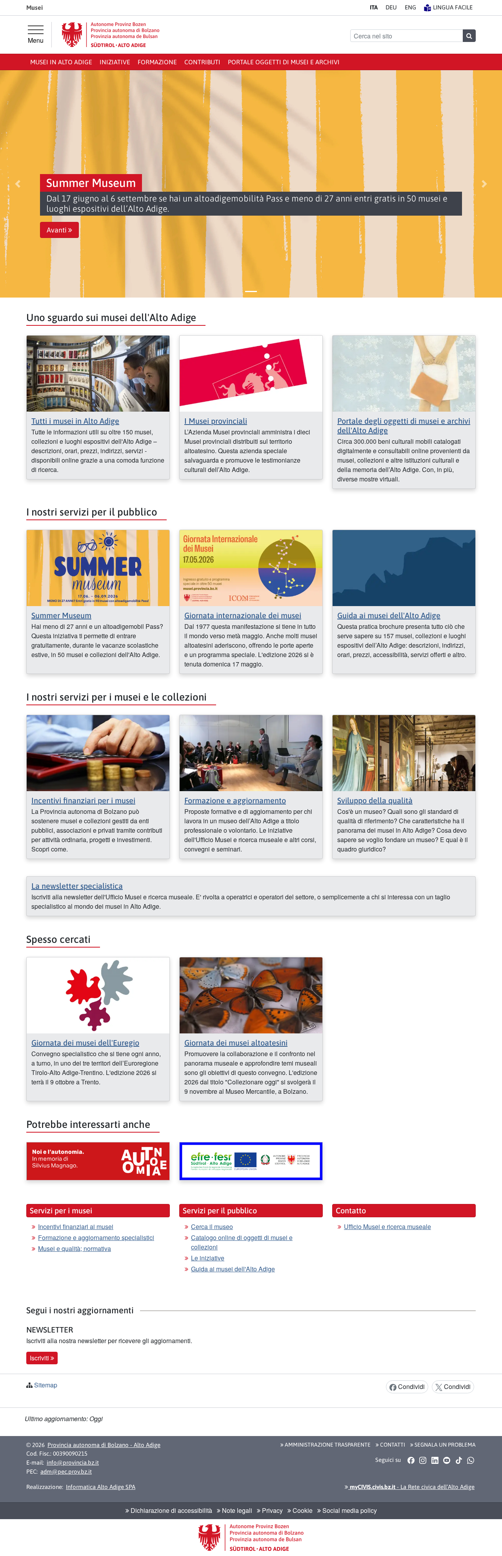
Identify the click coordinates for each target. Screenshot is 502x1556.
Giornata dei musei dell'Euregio (85, 1042)
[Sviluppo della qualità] (404, 752)
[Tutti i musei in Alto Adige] (98, 372)
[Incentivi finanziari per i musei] (98, 752)
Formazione (157, 61)
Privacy (271, 1510)
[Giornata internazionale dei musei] (251, 567)
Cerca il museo (212, 1226)
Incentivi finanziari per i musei (83, 800)
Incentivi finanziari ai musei (75, 1226)
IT (374, 7)
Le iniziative (207, 1257)
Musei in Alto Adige (61, 61)
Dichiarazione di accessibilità (170, 1510)
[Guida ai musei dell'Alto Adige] (404, 567)
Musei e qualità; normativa (74, 1248)
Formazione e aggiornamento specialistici (96, 1237)
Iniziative (115, 61)
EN (410, 7)
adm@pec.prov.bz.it (66, 1471)
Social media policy (349, 1510)
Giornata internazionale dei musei (242, 615)
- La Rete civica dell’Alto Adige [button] (411, 1486)
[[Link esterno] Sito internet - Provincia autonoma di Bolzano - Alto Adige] (111, 34)
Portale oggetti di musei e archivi (284, 61)
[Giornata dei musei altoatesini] (251, 994)
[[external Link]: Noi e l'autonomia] (98, 1161)
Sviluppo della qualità (375, 800)
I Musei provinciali (215, 420)
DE (391, 7)
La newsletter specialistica (77, 885)
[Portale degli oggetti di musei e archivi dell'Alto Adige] (404, 372)
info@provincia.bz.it (73, 1462)
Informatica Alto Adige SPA (100, 1486)
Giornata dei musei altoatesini (235, 1042)
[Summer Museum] (98, 567)
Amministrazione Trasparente (327, 1445)
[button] (17, 184)
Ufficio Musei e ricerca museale (387, 1226)
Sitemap (45, 1384)
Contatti (392, 1445)
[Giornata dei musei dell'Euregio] (98, 994)
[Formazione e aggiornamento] (251, 752)
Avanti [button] (57, 230)
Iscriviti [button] (40, 1357)
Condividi (411, 1386)
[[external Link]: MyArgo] (251, 1161)
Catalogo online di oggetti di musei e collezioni (242, 1242)
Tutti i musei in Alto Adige (75, 420)
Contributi (202, 61)
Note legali (236, 1510)
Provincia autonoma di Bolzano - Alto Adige (103, 1445)
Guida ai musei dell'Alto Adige (388, 615)
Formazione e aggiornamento (235, 800)
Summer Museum (61, 615)
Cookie (302, 1510)
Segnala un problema (444, 1445)
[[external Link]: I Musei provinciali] (251, 372)
